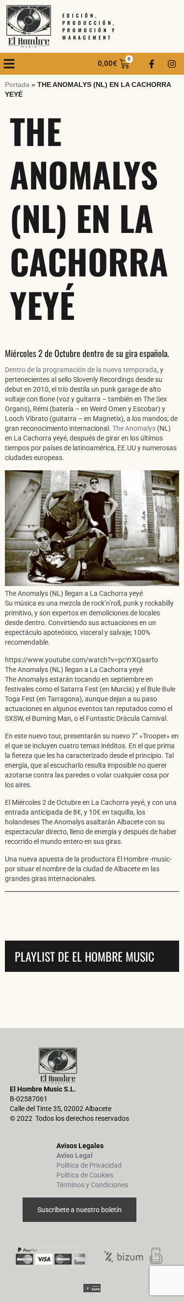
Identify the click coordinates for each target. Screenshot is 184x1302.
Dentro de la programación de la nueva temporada (81, 370)
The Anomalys (134, 428)
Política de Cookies (84, 1175)
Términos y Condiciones (92, 1185)
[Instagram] (172, 64)
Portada (17, 84)
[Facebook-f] (151, 64)
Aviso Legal (74, 1155)
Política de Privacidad (89, 1165)
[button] (9, 64)
